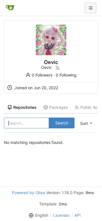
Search (61, 122)
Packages (58, 107)
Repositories (25, 107)
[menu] (37, 215)
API (78, 215)
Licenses (61, 215)
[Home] (10, 8)
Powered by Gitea (28, 192)
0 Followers (42, 75)
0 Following (66, 75)
